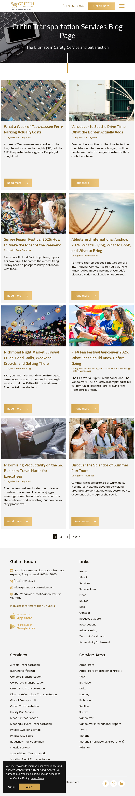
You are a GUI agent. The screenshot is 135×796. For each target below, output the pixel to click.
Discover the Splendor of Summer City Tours (99, 468)
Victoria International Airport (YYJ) (101, 742)
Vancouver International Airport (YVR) (100, 727)
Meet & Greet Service (24, 718)
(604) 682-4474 (24, 581)
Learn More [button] (37, 778)
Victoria (84, 736)
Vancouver (86, 718)
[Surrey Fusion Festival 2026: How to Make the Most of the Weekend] (33, 213)
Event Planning (23, 250)
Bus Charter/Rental (22, 671)
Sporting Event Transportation (30, 759)
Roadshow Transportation (27, 742)
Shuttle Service (20, 747)
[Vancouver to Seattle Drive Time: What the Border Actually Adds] (101, 100)
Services (84, 583)
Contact (84, 613)
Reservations (87, 624)
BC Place (85, 683)
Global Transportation (24, 700)
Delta (82, 688)
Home (83, 571)
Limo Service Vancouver (111, 368)
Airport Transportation (25, 665)
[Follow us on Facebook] (105, 783)
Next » (76, 537)
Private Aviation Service (25, 730)
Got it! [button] (11, 787)
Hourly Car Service (22, 712)
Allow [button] (29, 787)
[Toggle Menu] (122, 6)
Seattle (84, 706)
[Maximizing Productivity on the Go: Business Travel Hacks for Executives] (33, 439)
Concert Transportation (25, 677)
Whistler (84, 747)
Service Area (87, 589)
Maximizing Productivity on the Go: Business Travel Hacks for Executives (33, 470)
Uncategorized (23, 137)
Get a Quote (101, 6)
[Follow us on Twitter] (113, 783)
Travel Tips (89, 475)
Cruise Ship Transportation (27, 688)
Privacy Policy (88, 630)
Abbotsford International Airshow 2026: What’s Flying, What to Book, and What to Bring (101, 244)
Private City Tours (21, 736)
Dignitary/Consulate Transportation (33, 694)
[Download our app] (22, 627)
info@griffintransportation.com (34, 587)
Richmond (85, 700)
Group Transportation (24, 706)
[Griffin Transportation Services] (22, 6)
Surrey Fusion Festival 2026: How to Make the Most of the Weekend (32, 242)
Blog (82, 607)
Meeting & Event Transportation (31, 724)
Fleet (82, 595)
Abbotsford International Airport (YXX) (100, 674)
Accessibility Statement (94, 642)
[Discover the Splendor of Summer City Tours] (101, 439)
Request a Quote (90, 619)
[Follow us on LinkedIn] (121, 783)
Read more (17, 183)
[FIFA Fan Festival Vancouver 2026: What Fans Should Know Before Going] (101, 326)
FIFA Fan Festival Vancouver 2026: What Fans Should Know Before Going (100, 357)
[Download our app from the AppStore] (21, 616)
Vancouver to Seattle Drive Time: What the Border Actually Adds (98, 129)
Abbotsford (86, 665)
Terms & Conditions (92, 636)
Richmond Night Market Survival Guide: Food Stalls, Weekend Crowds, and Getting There (31, 357)
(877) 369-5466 (73, 6)
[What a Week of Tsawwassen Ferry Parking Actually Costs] (33, 100)
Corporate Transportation (27, 683)
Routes (83, 601)
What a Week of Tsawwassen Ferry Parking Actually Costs (33, 129)
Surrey (83, 712)
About (83, 577)
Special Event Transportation (29, 753)
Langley (84, 694)
